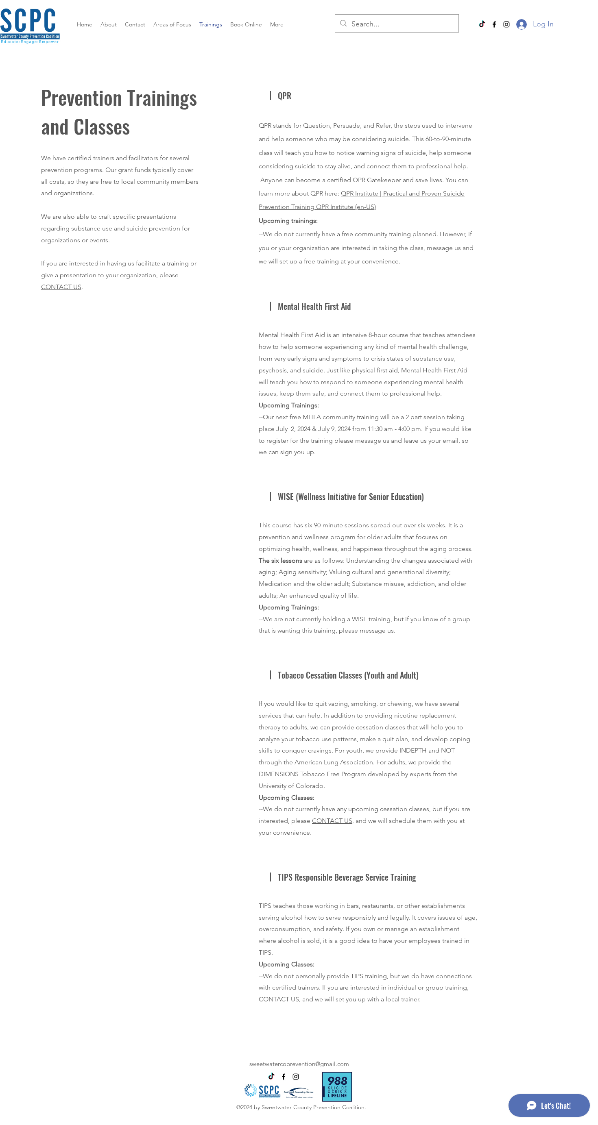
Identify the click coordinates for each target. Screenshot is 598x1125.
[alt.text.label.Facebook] (494, 24)
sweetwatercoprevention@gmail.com (299, 1064)
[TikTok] (482, 24)
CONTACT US (61, 287)
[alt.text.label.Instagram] (506, 24)
